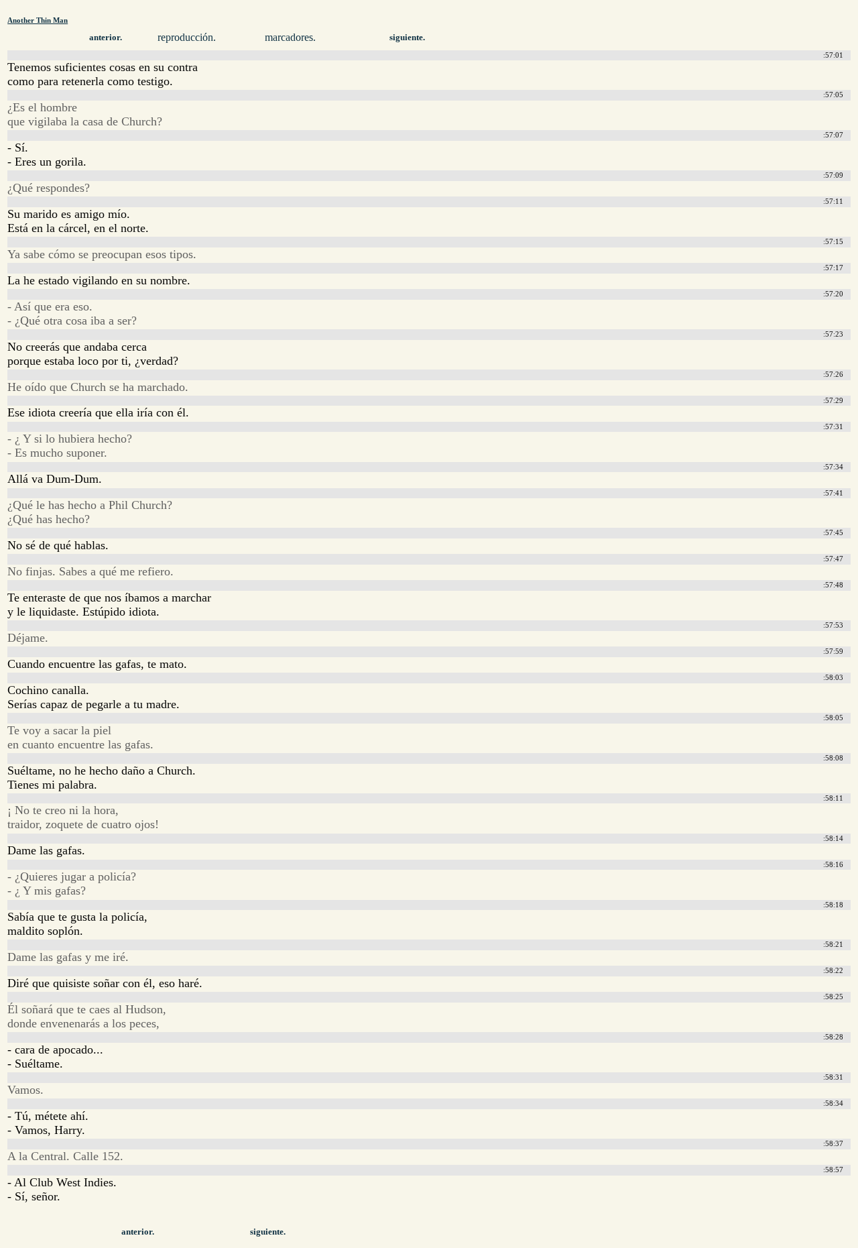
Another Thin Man (37, 20)
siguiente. (407, 37)
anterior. (105, 37)
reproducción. (187, 37)
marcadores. (290, 37)
